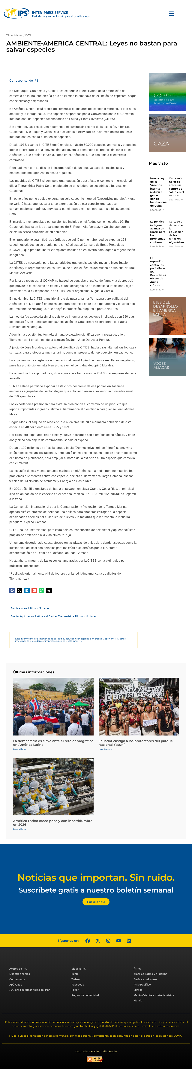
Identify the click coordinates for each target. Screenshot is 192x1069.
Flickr (75, 989)
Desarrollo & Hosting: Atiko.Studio (96, 1051)
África (137, 968)
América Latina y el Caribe (40, 616)
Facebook (77, 984)
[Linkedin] (129, 940)
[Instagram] (108, 940)
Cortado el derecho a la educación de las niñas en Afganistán (176, 232)
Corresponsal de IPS (23, 80)
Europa (138, 989)
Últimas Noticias (39, 608)
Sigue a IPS (78, 968)
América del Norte (145, 979)
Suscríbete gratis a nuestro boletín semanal (96, 890)
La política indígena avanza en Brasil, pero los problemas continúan (157, 232)
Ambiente (16, 616)
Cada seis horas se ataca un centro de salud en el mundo (176, 187)
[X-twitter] (98, 940)
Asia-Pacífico (142, 984)
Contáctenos (17, 979)
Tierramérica (66, 616)
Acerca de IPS (18, 968)
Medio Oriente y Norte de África (154, 995)
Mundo (138, 1000)
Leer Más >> (157, 209)
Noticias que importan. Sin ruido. (96, 877)
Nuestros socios (19, 973)
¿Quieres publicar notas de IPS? (29, 989)
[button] (12, 590)
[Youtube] (118, 940)
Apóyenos (15, 984)
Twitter (76, 979)
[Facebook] (87, 940)
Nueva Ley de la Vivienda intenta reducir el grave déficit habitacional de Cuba (158, 192)
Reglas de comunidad (85, 995)
